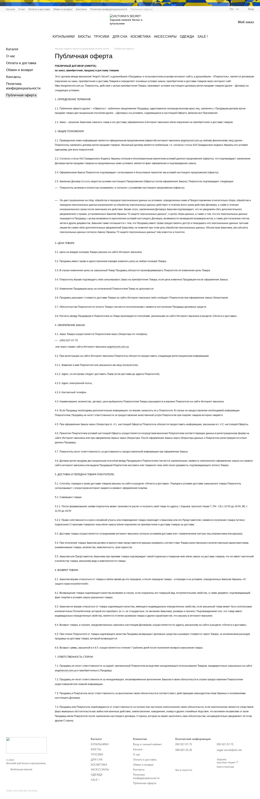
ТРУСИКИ (101, 36)
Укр (237, 9)
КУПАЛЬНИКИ (64, 36)
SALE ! (202, 36)
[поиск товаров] (212, 22)
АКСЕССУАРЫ (165, 36)
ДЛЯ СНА (120, 36)
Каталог (10, 9)
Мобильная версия (21, 769)
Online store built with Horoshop (21, 790)
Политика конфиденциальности (108, 9)
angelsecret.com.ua (192, 140)
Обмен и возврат (63, 9)
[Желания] (222, 22)
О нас (21, 9)
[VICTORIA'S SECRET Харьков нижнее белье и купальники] (26, 745)
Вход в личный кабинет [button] (147, 744)
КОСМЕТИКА (141, 36)
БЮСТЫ (84, 36)
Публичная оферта (141, 9)
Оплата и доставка (39, 9)
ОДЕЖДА (187, 36)
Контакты (81, 9)
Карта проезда (225, 766)
